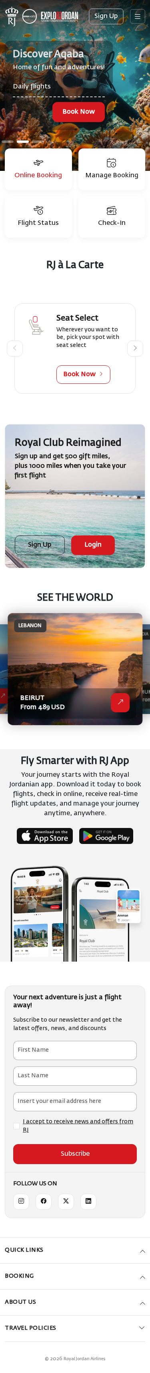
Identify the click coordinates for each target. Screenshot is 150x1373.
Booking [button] (19, 1276)
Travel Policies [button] (30, 1328)
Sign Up (106, 16)
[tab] (38, 169)
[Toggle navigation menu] (137, 16)
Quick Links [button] (24, 1250)
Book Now (78, 112)
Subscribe (75, 1154)
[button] (15, 349)
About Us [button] (20, 1302)
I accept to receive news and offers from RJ (78, 1126)
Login (93, 545)
